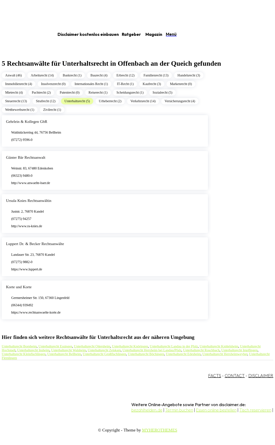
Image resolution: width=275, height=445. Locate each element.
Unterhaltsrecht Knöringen (130, 346)
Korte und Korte (19, 287)
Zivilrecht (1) (52, 109)
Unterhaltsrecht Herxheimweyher (224, 354)
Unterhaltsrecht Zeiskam (104, 350)
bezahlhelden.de (146, 410)
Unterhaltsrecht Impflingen (239, 350)
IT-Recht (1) (125, 84)
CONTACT (235, 375)
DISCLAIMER (260, 375)
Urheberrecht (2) (110, 101)
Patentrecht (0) (69, 92)
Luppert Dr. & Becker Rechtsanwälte (35, 244)
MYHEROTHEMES (159, 430)
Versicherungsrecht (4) (180, 101)
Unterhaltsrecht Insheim (33, 350)
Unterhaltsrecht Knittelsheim (219, 346)
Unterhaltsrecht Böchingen (146, 354)
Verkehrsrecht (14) (143, 101)
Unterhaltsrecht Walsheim (68, 350)
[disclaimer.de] (23, 34)
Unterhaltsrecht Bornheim (19, 346)
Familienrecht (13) (156, 75)
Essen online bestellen (216, 410)
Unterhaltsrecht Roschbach (201, 350)
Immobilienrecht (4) (18, 84)
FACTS (214, 375)
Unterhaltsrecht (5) (77, 101)
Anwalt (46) (13, 75)
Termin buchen (179, 410)
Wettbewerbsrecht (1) (19, 109)
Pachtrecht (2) (41, 92)
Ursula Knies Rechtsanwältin (28, 200)
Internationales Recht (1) (91, 84)
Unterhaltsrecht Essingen (55, 346)
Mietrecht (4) (14, 92)
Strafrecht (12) (45, 101)
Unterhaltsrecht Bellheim (64, 354)
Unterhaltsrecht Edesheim (183, 354)
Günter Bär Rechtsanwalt (25, 157)
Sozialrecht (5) (162, 92)
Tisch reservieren (255, 410)
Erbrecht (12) (125, 75)
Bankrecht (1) (72, 75)
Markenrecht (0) (181, 84)
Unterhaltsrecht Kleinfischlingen (24, 354)
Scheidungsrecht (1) (130, 92)
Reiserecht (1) (98, 92)
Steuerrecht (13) (16, 101)
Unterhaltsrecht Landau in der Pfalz (174, 346)
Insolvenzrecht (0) (53, 84)
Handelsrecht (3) (188, 75)
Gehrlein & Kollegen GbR (26, 121)
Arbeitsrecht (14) (42, 75)
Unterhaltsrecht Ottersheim (92, 346)
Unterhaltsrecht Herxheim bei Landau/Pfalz (151, 350)
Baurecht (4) (98, 75)
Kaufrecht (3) (152, 84)
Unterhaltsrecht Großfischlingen (104, 354)
